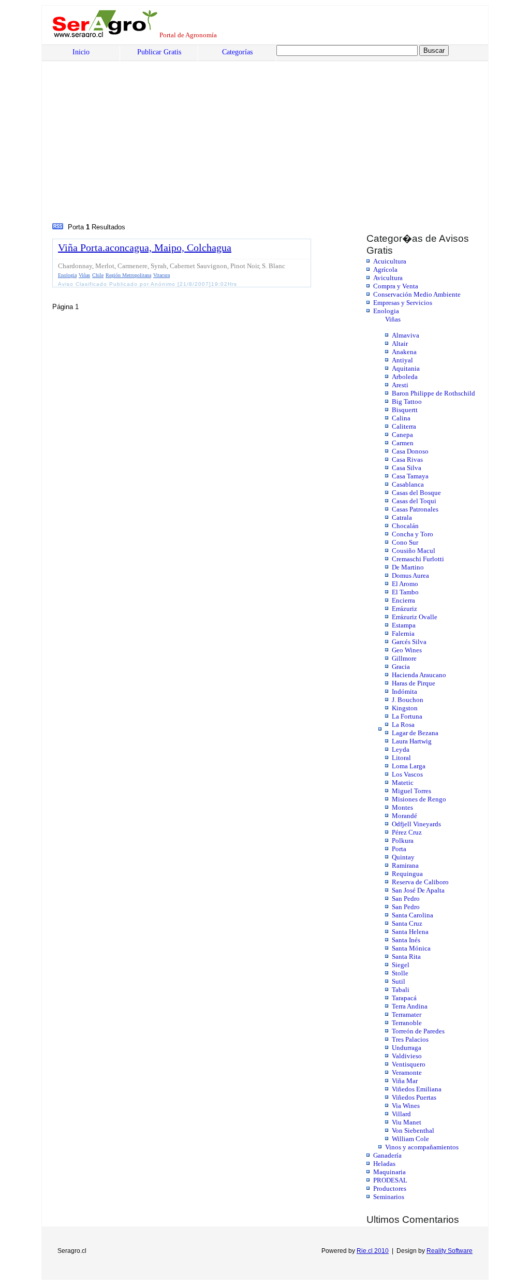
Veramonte (407, 1072)
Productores (389, 1188)
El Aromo (405, 584)
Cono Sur (405, 542)
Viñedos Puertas (414, 1097)
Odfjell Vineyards (416, 824)
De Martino (408, 567)
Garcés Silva (409, 642)
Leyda (400, 749)
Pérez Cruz (407, 832)
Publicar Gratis (159, 52)
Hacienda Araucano (419, 675)
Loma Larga (408, 766)
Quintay (403, 857)
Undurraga (406, 1048)
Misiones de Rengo (419, 799)
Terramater (406, 1014)
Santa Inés (406, 940)
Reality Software (449, 1250)
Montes (402, 807)
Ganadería (387, 1155)
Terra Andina (410, 1006)
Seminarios (388, 1197)
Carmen (403, 443)
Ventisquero (408, 1064)
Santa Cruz (407, 923)
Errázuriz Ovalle (414, 617)
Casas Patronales (415, 509)
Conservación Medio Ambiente (417, 294)
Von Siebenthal (413, 1130)
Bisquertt (405, 410)
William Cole (410, 1139)
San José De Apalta (418, 890)
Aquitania (406, 368)
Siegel (400, 965)
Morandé (404, 816)
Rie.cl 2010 (373, 1250)
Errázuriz (404, 608)
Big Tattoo (407, 401)
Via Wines (406, 1105)
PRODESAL (390, 1180)
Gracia (401, 666)
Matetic (403, 782)
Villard (401, 1114)
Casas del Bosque (416, 493)
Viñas (393, 319)
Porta (399, 849)
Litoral (401, 758)
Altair (400, 343)
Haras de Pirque (413, 683)
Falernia (403, 633)
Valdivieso (407, 1056)
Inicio (81, 52)
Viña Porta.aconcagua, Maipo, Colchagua (144, 247)
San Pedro (406, 898)
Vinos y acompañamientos (422, 1147)
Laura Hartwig (412, 741)
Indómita (404, 691)
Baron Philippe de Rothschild (433, 393)
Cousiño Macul (413, 550)
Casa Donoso (410, 451)
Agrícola (385, 269)
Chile (98, 275)
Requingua (407, 874)
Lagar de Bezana (415, 733)
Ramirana (405, 865)
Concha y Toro (412, 534)
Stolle (400, 973)
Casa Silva (406, 468)
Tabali (400, 990)
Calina (401, 418)
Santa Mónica (411, 948)
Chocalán (405, 526)
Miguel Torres (411, 791)
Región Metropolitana (128, 275)
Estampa (404, 625)
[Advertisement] (131, 143)
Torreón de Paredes (418, 1031)
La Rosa (403, 724)
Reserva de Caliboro (420, 882)
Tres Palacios (410, 1039)
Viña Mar (405, 1081)
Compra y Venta (395, 286)
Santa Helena (410, 932)
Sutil (398, 981)
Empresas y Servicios (402, 302)
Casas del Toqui (414, 501)
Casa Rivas (407, 459)
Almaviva (405, 335)
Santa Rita (406, 956)
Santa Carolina (412, 915)
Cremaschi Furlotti (418, 559)
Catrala (402, 517)
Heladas (384, 1163)
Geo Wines (407, 650)
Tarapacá (404, 998)
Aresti (400, 385)
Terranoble (407, 1023)
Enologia (386, 311)
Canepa (402, 435)
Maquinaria (389, 1172)
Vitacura (161, 275)
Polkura (403, 840)
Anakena (404, 352)
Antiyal (402, 360)
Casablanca (408, 484)
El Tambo (405, 592)
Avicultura (388, 278)
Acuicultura (389, 261)
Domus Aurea (410, 575)
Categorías (237, 52)
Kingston (405, 708)
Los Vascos (407, 774)
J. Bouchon (407, 700)
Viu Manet (406, 1122)
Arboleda (405, 377)
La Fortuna (407, 716)
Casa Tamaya (410, 476)
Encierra (403, 600)
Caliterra (404, 426)
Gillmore (404, 658)
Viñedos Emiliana (416, 1089)
